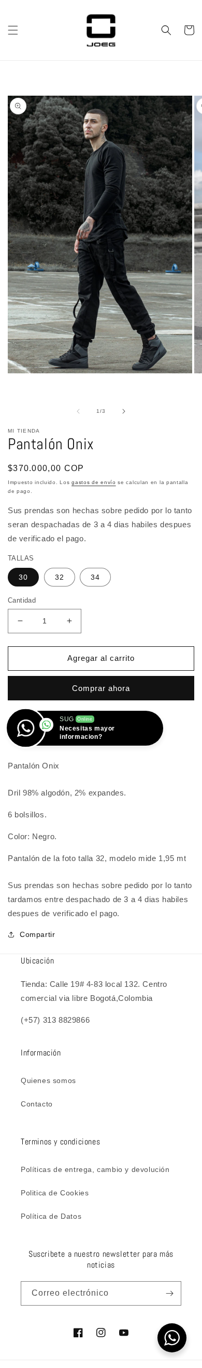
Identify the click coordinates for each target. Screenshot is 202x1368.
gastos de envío (93, 482)
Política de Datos (51, 1216)
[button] (13, 30)
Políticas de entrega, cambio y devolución (95, 1169)
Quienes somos (48, 1080)
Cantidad (22, 600)
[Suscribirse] (169, 1293)
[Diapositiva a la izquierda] (78, 411)
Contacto (37, 1104)
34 (95, 577)
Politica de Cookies (55, 1193)
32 (59, 577)
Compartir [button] (37, 934)
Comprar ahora (101, 688)
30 (23, 577)
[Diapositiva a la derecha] (123, 411)
